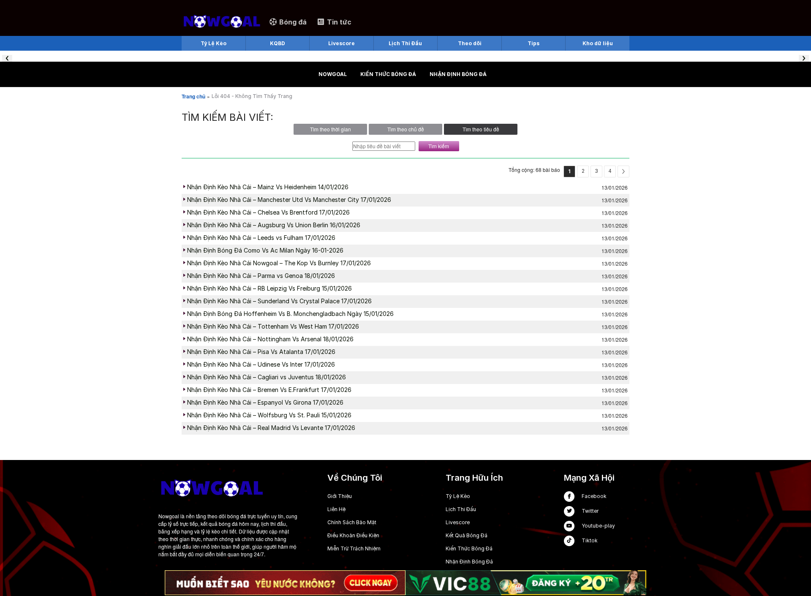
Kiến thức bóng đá (388, 74)
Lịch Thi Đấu (461, 509)
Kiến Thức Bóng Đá (469, 548)
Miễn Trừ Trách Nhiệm (354, 548)
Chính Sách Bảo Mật (351, 522)
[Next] (623, 171)
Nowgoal (332, 74)
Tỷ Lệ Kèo (458, 496)
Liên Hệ (336, 509)
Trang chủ (193, 96)
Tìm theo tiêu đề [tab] (481, 129)
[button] (7, 58)
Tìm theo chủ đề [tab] (405, 129)
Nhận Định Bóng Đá (458, 74)
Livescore (458, 522)
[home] (221, 21)
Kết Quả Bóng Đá (466, 535)
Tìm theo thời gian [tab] (330, 129)
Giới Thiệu (339, 496)
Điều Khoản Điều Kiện (353, 535)
